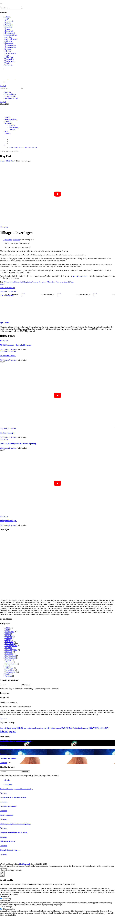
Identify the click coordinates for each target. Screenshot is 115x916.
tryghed (12, 731)
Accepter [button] (19, 870)
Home (2, 161)
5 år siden (13, 349)
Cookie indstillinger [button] (7, 870)
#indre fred (19, 282)
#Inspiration (27, 282)
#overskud (43, 282)
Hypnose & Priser (10, 119)
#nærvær (35, 282)
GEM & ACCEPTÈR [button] (8, 915)
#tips (72, 282)
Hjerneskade (8, 31)
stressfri (104, 727)
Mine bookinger (10, 94)
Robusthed (77, 728)
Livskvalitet (49, 728)
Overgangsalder (10, 45)
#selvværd (59, 282)
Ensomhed (8, 27)
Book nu (7, 92)
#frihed (12, 282)
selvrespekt (85, 728)
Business (7, 23)
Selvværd (7, 51)
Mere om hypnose (10, 39)
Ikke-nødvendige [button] (6, 907)
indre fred (26, 728)
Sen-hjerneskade (10, 53)
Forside (7, 117)
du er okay (11, 728)
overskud (66, 727)
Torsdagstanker (9, 61)
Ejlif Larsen (8, 240)
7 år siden (13, 437)
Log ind (3, 86)
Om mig (12, 129)
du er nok (3, 728)
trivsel (4, 731)
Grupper (7, 29)
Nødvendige (7, 899)
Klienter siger (14, 127)
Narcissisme (8, 43)
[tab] (59, 780)
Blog (6, 131)
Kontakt (7, 133)
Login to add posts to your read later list (23, 147)
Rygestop (7, 49)
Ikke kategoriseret (10, 35)
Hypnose (12, 125)
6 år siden (16, 240)
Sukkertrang (8, 57)
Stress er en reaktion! (7, 288)
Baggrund (8, 123)
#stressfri (66, 282)
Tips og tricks (9, 59)
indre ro (32, 728)
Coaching (7, 121)
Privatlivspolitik (10, 96)
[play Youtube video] (57, 194)
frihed (20, 727)
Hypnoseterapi (9, 33)
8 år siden (3, 837)
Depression (8, 25)
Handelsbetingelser (11, 98)
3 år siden (3, 745)
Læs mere (3, 718)
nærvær (58, 728)
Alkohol (7, 17)
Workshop (8, 65)
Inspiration (8, 37)
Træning (7, 63)
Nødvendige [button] (4, 896)
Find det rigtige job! (7, 295)
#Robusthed (51, 282)
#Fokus (7, 282)
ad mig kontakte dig (80, 276)
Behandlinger (9, 21)
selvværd (93, 727)
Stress (6, 55)
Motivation (8, 41)
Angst (6, 19)
